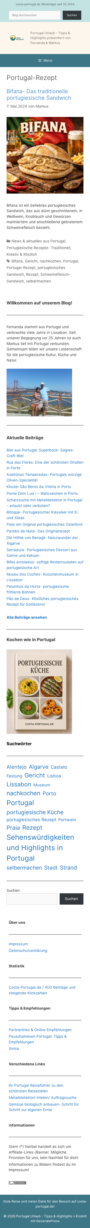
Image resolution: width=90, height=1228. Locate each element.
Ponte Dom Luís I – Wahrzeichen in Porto (42, 493)
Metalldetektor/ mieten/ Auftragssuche (42, 1097)
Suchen (72, 15)
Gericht (31, 261)
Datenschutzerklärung (28, 950)
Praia (13, 827)
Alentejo (17, 767)
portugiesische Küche (35, 812)
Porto (49, 793)
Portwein (67, 819)
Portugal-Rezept (21, 267)
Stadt (51, 868)
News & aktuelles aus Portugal (38, 241)
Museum (41, 784)
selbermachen (38, 281)
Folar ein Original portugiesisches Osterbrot (45, 524)
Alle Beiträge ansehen (27, 617)
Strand (68, 867)
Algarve (38, 766)
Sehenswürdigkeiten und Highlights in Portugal (40, 847)
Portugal (70, 261)
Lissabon (19, 784)
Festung (14, 776)
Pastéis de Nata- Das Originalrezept (38, 531)
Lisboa (54, 776)
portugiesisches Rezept (31, 819)
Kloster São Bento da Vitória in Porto (39, 487)
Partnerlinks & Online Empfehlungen (40, 1030)
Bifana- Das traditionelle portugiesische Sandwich (39, 94)
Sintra (14, 1048)
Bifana (17, 261)
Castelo (59, 767)
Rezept (32, 274)
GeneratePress (48, 1221)
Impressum (18, 944)
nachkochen (50, 261)
